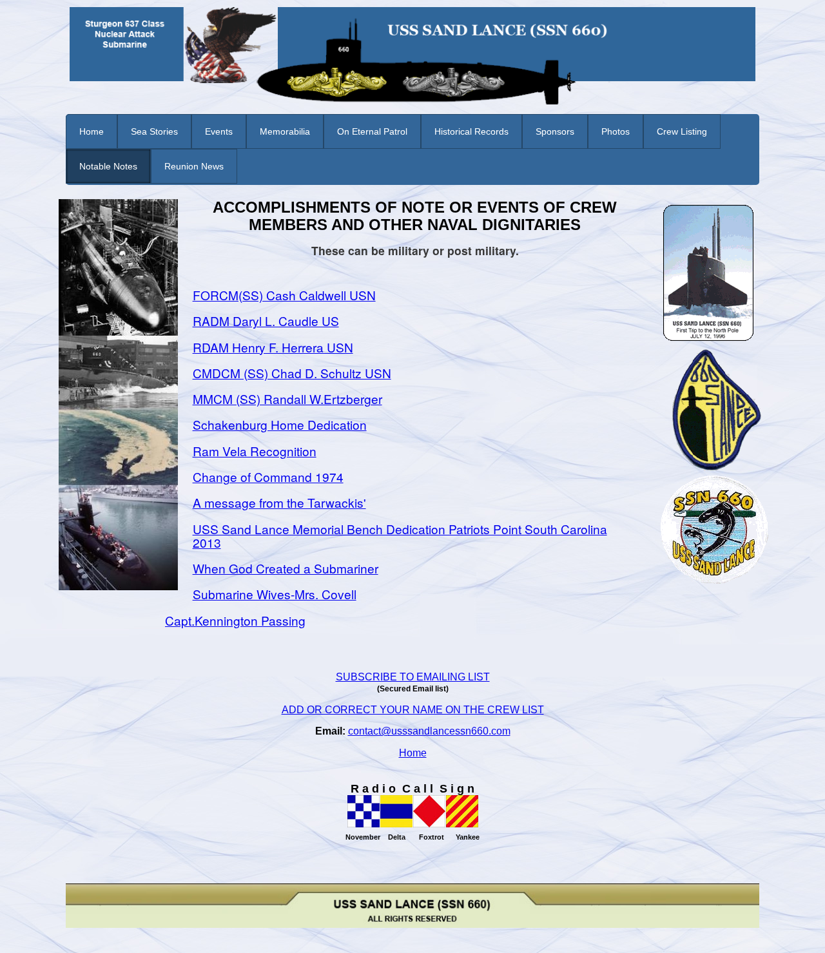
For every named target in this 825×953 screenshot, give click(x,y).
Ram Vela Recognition (254, 450)
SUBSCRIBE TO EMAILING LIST (413, 676)
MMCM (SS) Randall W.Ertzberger (287, 398)
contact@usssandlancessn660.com (429, 731)
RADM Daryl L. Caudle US (266, 320)
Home (413, 752)
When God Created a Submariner (285, 568)
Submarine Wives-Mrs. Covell (274, 593)
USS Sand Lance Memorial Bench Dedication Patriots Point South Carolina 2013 (400, 535)
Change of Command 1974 (268, 476)
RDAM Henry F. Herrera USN (273, 347)
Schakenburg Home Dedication (280, 424)
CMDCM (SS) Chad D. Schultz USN (292, 372)
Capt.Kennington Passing (235, 620)
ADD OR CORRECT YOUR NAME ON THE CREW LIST (413, 709)
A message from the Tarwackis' (279, 502)
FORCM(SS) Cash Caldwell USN (284, 294)
